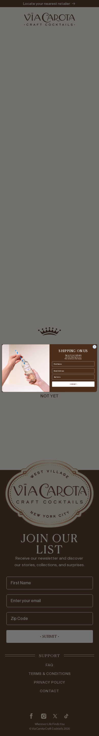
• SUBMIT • (73, 384)
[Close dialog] (94, 346)
